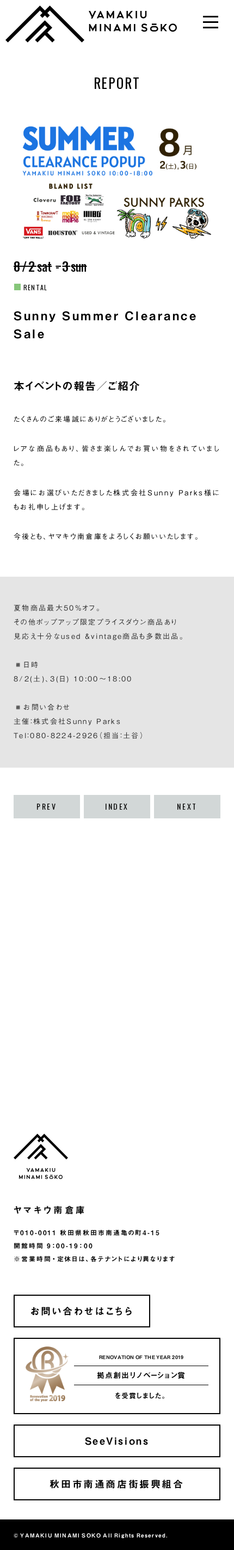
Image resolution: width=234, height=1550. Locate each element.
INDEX (117, 806)
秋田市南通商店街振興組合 (117, 1483)
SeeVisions (117, 1440)
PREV (46, 806)
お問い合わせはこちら (81, 1310)
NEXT (187, 806)
